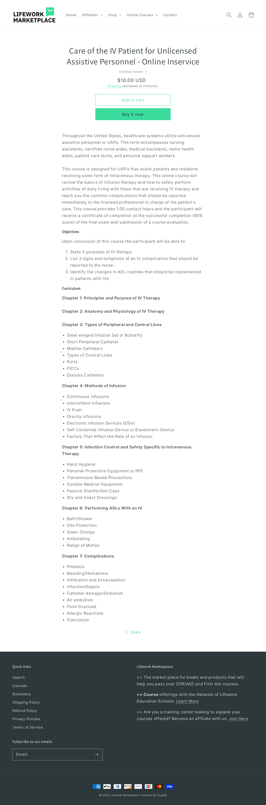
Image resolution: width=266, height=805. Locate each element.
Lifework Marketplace (124, 795)
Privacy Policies (26, 719)
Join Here (238, 718)
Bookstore (21, 694)
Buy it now (133, 114)
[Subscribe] (96, 754)
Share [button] (136, 632)
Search (18, 677)
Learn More (187, 701)
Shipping (114, 86)
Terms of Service (27, 727)
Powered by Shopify (153, 795)
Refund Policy (24, 711)
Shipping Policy (26, 702)
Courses (19, 686)
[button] (92, 15)
